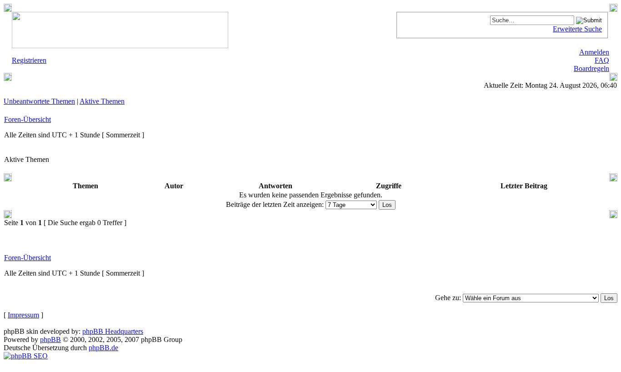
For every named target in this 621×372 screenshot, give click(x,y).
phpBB (50, 339)
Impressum (23, 315)
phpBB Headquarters (112, 331)
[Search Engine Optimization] (26, 356)
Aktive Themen (102, 101)
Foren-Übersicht (27, 119)
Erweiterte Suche (577, 29)
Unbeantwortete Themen (39, 101)
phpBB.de (103, 348)
